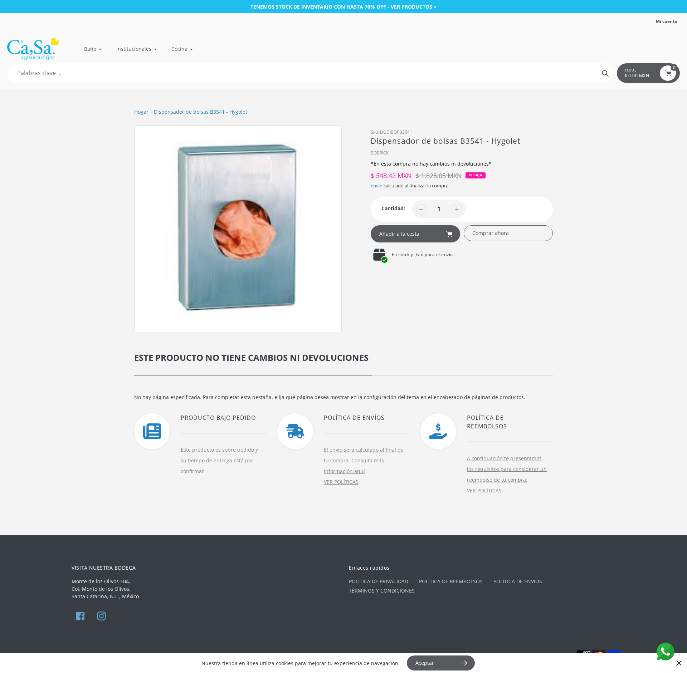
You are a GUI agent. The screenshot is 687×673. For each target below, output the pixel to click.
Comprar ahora (490, 233)
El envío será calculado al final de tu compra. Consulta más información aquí (364, 460)
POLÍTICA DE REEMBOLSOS (451, 581)
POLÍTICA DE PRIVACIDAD (378, 581)
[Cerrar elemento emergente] (678, 663)
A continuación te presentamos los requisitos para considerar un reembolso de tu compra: (507, 469)
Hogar (141, 111)
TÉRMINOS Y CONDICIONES (382, 590)
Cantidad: (393, 208)
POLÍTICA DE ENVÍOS (517, 581)
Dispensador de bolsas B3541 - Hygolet (200, 111)
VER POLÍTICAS (341, 481)
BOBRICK (380, 153)
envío (377, 185)
